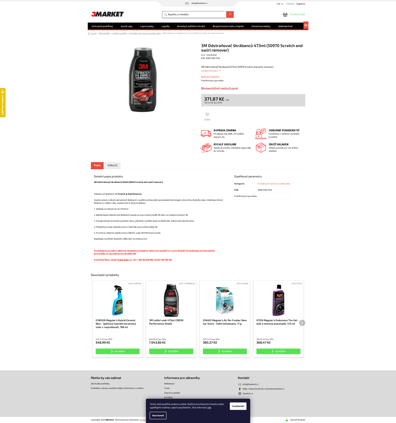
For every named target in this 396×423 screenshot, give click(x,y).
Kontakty (168, 397)
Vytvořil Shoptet (297, 419)
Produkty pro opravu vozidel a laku (274, 183)
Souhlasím (238, 406)
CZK (278, 3)
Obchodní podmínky (100, 383)
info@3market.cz (250, 384)
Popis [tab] (97, 165)
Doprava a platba (172, 393)
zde (209, 407)
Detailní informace (209, 70)
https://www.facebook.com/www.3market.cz (263, 388)
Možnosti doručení (210, 77)
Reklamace (169, 383)
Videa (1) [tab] (112, 165)
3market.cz (248, 393)
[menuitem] (102, 26)
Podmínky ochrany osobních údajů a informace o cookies (117, 388)
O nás (167, 388)
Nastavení (158, 415)
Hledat (230, 14)
